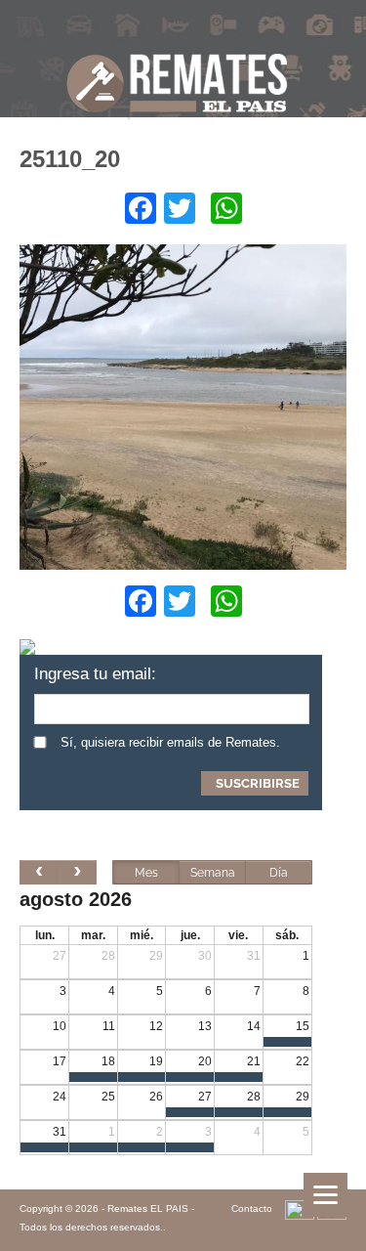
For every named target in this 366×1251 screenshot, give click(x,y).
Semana (212, 873)
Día (278, 873)
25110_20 (70, 159)
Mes (146, 873)
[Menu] (325, 1195)
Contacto (251, 1208)
